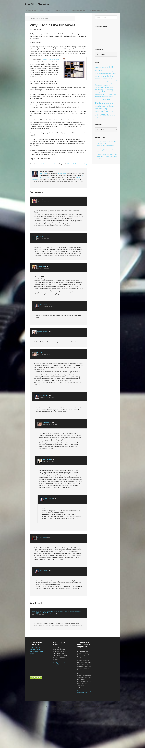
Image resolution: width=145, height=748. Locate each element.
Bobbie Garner (41, 237)
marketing (99, 89)
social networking (82, 164)
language (105, 87)
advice (97, 67)
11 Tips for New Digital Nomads (105, 145)
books (104, 71)
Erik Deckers (43, 173)
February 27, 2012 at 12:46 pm (50, 424)
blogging (106, 67)
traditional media (99, 111)
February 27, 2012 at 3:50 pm (44, 239)
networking (110, 90)
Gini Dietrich (41, 266)
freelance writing (99, 83)
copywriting (98, 78)
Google (97, 85)
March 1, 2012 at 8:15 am (48, 461)
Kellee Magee (47, 459)
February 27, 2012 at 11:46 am (44, 355)
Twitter (107, 111)
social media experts (107, 103)
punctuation (98, 100)
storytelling (110, 108)
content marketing (104, 76)
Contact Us (77, 709)
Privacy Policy (86, 706)
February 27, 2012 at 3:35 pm (47, 306)
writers (98, 115)
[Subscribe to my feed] (106, 42)
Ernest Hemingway (105, 81)
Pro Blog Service (37, 4)
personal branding (102, 94)
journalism (98, 87)
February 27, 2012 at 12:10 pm (47, 397)
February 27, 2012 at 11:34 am (44, 539)
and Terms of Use (94, 706)
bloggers (102, 67)
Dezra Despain (41, 353)
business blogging (101, 73)
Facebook (114, 81)
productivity (113, 94)
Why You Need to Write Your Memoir (106, 154)
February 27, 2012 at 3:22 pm (44, 268)
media (104, 89)
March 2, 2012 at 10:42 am (51, 500)
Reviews (48, 164)
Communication (40, 164)
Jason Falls (107, 85)
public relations (99, 96)
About (82, 709)
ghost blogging (107, 83)
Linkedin (110, 87)
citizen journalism (111, 73)
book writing (110, 71)
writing (105, 114)
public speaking (108, 96)
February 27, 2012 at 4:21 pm (44, 202)
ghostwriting (114, 83)
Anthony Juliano (42, 537)
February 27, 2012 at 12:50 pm (44, 333)
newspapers (98, 92)
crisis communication (106, 78)
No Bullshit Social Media (108, 92)
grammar (102, 85)
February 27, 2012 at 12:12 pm (47, 572)
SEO (68, 164)
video (112, 111)
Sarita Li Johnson (42, 331)
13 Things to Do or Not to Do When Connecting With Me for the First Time (106, 150)
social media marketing (104, 106)
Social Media (54, 164)
